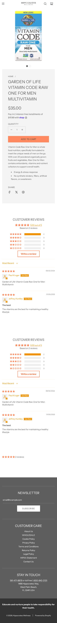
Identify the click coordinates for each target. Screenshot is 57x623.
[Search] (45, 3)
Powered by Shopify (43, 615)
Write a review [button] (28, 253)
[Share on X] (16, 192)
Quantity (13, 124)
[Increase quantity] (22, 129)
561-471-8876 (16, 580)
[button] (27, 66)
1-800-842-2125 (39, 580)
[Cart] (51, 3)
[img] (8, 271)
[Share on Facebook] (9, 192)
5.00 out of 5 (36, 225)
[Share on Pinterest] (23, 192)
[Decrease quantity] (11, 129)
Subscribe (28, 508)
